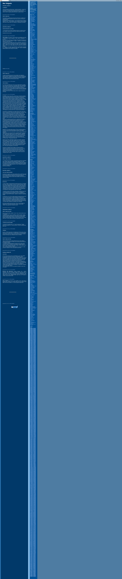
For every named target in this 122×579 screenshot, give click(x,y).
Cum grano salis (32, 236)
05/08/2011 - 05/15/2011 (33, 564)
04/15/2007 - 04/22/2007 (33, 445)
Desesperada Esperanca (33, 121)
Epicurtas (31, 184)
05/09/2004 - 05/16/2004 (33, 358)
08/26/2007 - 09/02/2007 (33, 456)
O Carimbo (31, 204)
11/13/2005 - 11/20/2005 (33, 403)
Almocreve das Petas (32, 25)
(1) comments (13, 250)
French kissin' (31, 146)
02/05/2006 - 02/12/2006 (33, 410)
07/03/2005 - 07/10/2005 (33, 392)
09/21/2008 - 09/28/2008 (33, 487)
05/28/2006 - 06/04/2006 (33, 419)
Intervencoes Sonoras (32, 241)
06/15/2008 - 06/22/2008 (33, 480)
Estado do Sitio (32, 50)
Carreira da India (32, 35)
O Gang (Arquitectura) (32, 248)
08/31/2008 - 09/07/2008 (33, 485)
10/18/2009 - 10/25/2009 (33, 519)
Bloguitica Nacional (32, 282)
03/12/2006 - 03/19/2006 (33, 413)
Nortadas (31, 126)
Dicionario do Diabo (32, 290)
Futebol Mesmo (32, 240)
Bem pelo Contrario (32, 30)
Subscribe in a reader (32, 13)
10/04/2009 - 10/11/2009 (33, 518)
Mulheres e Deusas (32, 200)
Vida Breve (31, 110)
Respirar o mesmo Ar (32, 91)
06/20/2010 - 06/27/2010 (33, 539)
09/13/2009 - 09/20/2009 (33, 516)
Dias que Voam (32, 182)
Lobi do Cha (31, 193)
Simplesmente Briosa (32, 253)
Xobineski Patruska (32, 227)
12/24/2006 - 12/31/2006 (33, 436)
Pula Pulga (31, 316)
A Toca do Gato (32, 163)
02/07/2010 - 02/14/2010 (33, 528)
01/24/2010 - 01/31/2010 (33, 527)
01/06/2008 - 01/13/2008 (33, 467)
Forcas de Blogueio (32, 186)
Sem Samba (7, 68)
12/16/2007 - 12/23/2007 (33, 465)
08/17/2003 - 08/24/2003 (33, 336)
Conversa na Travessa (33, 178)
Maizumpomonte (32, 195)
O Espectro (31, 309)
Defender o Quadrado (32, 44)
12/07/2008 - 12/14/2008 (33, 493)
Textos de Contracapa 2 (33, 105)
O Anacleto (31, 203)
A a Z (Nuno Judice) (32, 15)
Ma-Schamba (31, 67)
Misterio (31, 198)
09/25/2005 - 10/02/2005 (33, 399)
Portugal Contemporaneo (33, 84)
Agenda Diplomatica (32, 230)
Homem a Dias (32, 124)
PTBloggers (31, 265)
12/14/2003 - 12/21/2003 (33, 346)
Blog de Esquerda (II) (32, 281)
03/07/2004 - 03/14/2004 (33, 353)
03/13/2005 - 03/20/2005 (33, 383)
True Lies (31, 107)
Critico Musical (32, 42)
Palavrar (31, 313)
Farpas (31, 295)
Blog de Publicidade (32, 233)
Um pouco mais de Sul (32, 224)
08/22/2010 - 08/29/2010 (33, 543)
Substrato (31, 219)
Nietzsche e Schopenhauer (33, 245)
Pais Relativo (31, 155)
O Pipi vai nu (31, 271)
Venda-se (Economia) (32, 258)
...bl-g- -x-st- (31, 31)
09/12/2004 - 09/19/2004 (33, 368)
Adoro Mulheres (32, 269)
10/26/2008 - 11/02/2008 (33, 490)
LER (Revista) (31, 65)
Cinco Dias (31, 144)
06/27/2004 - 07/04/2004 (33, 362)
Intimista (31, 190)
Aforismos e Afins (32, 23)
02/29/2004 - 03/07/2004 (33, 352)
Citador (31, 37)
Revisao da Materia (32, 213)
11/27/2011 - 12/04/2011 (33, 573)
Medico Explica (32, 68)
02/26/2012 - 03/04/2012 (33, 576)
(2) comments (13, 168)
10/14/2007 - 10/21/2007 (33, 460)
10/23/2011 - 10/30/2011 (33, 572)
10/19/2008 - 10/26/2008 (33, 489)
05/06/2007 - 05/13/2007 (33, 447)
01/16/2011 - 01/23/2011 (33, 555)
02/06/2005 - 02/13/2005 (33, 380)
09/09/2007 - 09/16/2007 (33, 457)
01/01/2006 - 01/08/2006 (33, 407)
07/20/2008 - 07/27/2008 (33, 483)
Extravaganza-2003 (32, 294)
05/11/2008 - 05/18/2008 (33, 477)
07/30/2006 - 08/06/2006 (33, 424)
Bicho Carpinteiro (32, 142)
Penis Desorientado (32, 272)
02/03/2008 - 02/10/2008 (33, 469)
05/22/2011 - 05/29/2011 (33, 565)
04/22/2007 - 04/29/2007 (33, 446)
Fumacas (31, 122)
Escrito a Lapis (32, 47)
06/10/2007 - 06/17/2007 (33, 450)
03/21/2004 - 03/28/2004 (33, 354)
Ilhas (30, 58)
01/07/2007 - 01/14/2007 (33, 437)
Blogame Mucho (32, 172)
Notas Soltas (31, 127)
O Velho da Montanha (32, 206)
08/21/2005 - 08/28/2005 (33, 396)
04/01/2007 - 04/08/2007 (33, 444)
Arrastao (31, 140)
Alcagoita (31, 165)
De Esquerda (31, 289)
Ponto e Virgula (32, 212)
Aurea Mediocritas (32, 27)
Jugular (31, 150)
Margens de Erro (32, 66)
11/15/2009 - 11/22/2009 (33, 521)
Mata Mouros (31, 303)
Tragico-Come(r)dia (32, 222)
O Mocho (31, 78)
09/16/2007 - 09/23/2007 (33, 458)
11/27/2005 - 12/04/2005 (33, 404)
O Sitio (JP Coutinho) (32, 129)
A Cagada (31, 268)
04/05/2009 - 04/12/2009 (33, 503)
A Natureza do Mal (32, 19)
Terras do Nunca (32, 320)
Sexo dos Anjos (32, 217)
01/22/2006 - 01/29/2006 (33, 409)
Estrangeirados (32, 51)
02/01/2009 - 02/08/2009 (33, 498)
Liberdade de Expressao (33, 301)
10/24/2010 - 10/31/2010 (33, 548)
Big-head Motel (32, 171)
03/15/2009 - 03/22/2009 (33, 501)
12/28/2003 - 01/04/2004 (33, 347)
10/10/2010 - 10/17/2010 (33, 547)
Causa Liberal (31, 120)
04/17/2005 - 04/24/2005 (33, 386)
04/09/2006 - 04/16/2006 (33, 415)
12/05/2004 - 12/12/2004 (33, 375)
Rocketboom (31, 93)
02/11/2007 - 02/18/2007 (33, 440)
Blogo (30, 262)
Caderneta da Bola (32, 234)
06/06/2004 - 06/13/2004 (33, 360)
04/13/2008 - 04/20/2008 (33, 475)
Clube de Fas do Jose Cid (33, 235)
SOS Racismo (31, 101)
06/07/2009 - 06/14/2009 (33, 508)
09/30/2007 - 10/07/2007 (33, 459)
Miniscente (31, 72)
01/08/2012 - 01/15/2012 (33, 575)
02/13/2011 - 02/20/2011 (33, 557)
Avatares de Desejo (32, 141)
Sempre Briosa (32, 252)
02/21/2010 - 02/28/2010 (33, 529)
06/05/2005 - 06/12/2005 (33, 390)
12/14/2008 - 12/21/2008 (33, 494)
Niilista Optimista (32, 201)
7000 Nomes (31, 160)
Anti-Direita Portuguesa (33, 139)
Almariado (31, 116)
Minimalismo (31, 197)
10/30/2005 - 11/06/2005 (33, 402)
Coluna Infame (32, 285)
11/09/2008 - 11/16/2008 (33, 491)
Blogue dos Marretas (32, 118)
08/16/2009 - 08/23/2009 (33, 514)
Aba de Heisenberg (32, 21)
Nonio (31, 76)
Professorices (31, 86)
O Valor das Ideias (32, 80)
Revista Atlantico (32, 318)
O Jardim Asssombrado (33, 77)
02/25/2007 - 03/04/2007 (33, 441)
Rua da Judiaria (32, 95)
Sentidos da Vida (32, 96)
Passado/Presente (32, 81)
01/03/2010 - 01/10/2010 (33, 525)
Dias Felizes (31, 45)
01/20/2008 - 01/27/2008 (33, 468)
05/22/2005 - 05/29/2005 (33, 389)
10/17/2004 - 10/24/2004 (33, 371)
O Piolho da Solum (32, 205)
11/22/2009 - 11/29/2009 (33, 522)
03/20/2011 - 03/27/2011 (33, 560)
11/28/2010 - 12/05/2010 (33, 551)
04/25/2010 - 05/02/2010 (33, 534)
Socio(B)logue (31, 319)
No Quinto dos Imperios (33, 308)
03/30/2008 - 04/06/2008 (33, 474)
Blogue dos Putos (32, 173)
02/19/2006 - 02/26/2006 (33, 411)
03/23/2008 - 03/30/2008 (33, 473)
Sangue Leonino (32, 251)
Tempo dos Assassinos (33, 157)
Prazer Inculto (31, 85)
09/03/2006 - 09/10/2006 (33, 427)
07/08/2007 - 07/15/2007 (33, 452)
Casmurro (31, 36)
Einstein (31, 291)
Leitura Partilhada (32, 64)
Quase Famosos (32, 88)
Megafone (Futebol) (32, 243)
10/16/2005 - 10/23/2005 (33, 401)
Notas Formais (32, 246)
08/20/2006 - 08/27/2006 (33, 426)
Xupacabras (31, 111)
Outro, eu (31, 312)
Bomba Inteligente (32, 119)
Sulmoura (31, 103)
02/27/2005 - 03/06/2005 (33, 382)
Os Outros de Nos (32, 209)
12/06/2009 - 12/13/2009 (33, 523)
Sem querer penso (32, 216)
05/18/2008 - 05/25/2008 (33, 478)
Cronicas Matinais (32, 180)
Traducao (31, 326)
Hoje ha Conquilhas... (32, 148)
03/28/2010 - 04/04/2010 (33, 532)
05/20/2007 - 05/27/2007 (33, 448)
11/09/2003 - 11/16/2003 (33, 343)
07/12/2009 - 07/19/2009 (33, 511)
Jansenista (31, 61)
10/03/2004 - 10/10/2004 (33, 370)
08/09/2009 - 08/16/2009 (33, 513)
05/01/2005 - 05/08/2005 (33, 387)
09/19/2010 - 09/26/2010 (33, 545)
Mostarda (31, 74)
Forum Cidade (31, 147)
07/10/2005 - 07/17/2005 (33, 393)
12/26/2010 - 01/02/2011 (33, 553)
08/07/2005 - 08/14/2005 (33, 395)
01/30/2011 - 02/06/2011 (33, 556)
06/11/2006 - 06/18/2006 (33, 420)
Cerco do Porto (32, 175)
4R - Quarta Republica (32, 130)
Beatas (31, 170)
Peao (30, 156)
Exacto (31, 185)
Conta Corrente (32, 286)
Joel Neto (31, 62)
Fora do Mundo (32, 296)
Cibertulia (31, 177)
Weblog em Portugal (32, 266)
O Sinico (31, 79)
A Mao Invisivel (32, 275)
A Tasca (31, 162)
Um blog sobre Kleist (32, 108)
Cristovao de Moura (32, 287)
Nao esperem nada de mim (33, 307)
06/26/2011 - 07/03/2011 (33, 568)
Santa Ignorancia (32, 214)
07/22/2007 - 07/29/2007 (33, 453)
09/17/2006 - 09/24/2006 (33, 428)
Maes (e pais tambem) (32, 242)
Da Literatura (31, 43)
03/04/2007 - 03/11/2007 (33, 442)
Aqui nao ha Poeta (32, 278)
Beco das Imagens (32, 29)
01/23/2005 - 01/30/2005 (33, 379)
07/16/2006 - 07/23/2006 (33, 423)
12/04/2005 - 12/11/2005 (33, 405)
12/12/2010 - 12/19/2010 (33, 552)
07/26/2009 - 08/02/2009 (33, 512)
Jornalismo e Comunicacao (33, 264)
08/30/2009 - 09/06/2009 (33, 515)
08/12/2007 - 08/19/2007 (33, 455)
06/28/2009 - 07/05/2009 (33, 510)
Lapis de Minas (32, 192)
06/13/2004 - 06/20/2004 (33, 361)
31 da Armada (31, 133)
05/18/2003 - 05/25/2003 (33, 329)
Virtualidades (31, 134)
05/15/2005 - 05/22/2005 (33, 388)
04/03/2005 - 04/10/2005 (33, 385)
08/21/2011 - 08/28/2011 (33, 571)
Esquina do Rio (32, 48)
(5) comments (13, 155)
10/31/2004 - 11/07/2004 (33, 372)
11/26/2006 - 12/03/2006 (33, 434)
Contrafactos (31, 40)
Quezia (31, 89)
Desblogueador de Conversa (33, 181)
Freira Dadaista (32, 297)
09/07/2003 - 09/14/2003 (33, 338)
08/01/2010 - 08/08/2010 (33, 541)
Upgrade (31, 257)
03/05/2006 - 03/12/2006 (33, 412)
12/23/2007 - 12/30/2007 (33, 466)
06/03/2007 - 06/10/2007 (33, 449)
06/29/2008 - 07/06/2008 (33, 481)
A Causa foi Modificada (32, 114)
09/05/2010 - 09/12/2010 (33, 544)
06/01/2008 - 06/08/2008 (33, 479)
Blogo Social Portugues (33, 143)
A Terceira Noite (32, 20)
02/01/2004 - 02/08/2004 (33, 350)
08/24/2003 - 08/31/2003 (33, 337)
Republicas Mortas (32, 131)
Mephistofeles (31, 304)
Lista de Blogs (31, 302)
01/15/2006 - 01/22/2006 (33, 408)
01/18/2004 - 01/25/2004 (33, 349)
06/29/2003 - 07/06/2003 (33, 332)
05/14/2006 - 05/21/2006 (33, 418)
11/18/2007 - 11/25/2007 (33, 463)
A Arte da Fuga (32, 113)
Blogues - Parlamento (32, 32)
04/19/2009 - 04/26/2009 (33, 504)
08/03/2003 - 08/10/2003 (33, 335)
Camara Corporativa (32, 33)
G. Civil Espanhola (32, 54)
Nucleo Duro (31, 202)
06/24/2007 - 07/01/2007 (33, 451)
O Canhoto (31, 153)
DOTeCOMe (31, 46)
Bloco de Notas (32, 261)
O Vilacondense (32, 207)
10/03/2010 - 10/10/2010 (33, 546)
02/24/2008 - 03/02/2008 (33, 471)
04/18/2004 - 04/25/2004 (33, 356)
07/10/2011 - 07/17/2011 (33, 569)
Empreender (31, 238)
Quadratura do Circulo (32, 87)
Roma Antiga (31, 94)
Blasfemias (31, 117)
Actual (31, 22)
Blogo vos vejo (32, 280)
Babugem (31, 28)
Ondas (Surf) (31, 250)
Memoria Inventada (32, 70)
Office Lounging (32, 208)
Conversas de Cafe (32, 179)
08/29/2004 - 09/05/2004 (33, 367)
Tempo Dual (31, 104)
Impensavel (31, 189)
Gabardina (31, 187)
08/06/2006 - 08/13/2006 (33, 425)
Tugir (30, 321)
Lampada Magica (32, 63)
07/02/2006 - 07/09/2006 (33, 422)
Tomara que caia (32, 106)
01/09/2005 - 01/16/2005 (33, 378)
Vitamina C (31, 323)
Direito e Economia (32, 237)
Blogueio (31, 263)
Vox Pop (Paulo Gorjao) (33, 135)
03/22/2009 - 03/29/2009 (33, 502)
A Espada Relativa (32, 161)
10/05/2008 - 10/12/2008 (33, 488)
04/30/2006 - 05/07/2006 (33, 417)
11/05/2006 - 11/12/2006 (33, 432)
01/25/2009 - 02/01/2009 (33, 497)
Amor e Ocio (31, 26)
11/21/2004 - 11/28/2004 (33, 374)
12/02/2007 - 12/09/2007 (33, 464)
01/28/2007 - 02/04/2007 (33, 439)
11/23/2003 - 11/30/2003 (33, 344)
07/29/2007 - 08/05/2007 (33, 454)
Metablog (31, 71)
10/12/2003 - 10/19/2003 (33, 341)
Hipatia (31, 56)
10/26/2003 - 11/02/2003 (33, 342)
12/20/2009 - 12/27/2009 (33, 524)
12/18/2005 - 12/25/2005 (33, 406)
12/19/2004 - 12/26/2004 (33, 376)
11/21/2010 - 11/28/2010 (33, 550)
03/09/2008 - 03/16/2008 (33, 472)
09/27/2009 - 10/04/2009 (33, 517)
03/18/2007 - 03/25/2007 (33, 443)
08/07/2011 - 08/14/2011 (33, 570)
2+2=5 (31, 137)
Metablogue (31, 244)
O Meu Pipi (31, 270)
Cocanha (31, 38)
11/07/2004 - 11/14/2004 (33, 373)
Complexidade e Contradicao (33, 39)
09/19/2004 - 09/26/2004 (33, 369)
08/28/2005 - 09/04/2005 (33, 397)
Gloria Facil (31, 55)
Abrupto (31, 115)
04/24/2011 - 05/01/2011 (33, 563)
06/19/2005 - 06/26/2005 (33, 391)
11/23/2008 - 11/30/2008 (33, 492)
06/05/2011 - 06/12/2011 (33, 566)
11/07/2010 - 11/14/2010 (33, 549)
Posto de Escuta (32, 315)
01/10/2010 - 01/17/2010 (33, 526)
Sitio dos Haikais (32, 98)
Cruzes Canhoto (32, 288)
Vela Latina (31, 226)
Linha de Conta (32, 152)
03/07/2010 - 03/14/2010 (33, 530)
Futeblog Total (31, 239)
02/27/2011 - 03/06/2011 (33, 558)
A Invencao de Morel (32, 17)
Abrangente (31, 138)
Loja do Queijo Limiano (32, 125)
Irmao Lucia (31, 149)
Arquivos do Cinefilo (32, 232)
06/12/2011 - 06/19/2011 (33, 567)
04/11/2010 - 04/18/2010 (33, 533)
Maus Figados (31, 196)
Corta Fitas (31, 41)
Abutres (31, 164)
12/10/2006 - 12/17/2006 (33, 435)
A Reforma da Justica (32, 90)
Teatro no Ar (31, 254)
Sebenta (31, 215)
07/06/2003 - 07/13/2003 (33, 333)
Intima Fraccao (32, 60)
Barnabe (31, 279)
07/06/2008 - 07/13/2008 (33, 482)
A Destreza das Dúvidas (33, 16)
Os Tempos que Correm (33, 154)
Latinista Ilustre (32, 300)
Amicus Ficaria (32, 166)
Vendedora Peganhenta (33, 322)
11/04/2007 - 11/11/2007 (33, 462)
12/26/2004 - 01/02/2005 (33, 377)
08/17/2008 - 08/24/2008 (33, 484)
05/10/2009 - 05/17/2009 (33, 506)
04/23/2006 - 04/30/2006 (33, 416)
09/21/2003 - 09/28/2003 (33, 339)
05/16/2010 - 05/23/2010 (33, 536)
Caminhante (31, 283)
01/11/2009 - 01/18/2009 (33, 496)
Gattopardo (31, 123)
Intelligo (31, 298)
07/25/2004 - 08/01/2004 (33, 364)
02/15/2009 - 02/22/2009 (33, 499)
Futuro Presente (32, 53)
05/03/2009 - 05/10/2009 (33, 505)
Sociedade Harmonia (32, 99)
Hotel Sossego (32, 57)
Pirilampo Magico (32, 211)
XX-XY (31, 228)
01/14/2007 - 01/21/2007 (33, 438)
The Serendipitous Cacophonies (32, 256)
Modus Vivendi (32, 73)
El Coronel (31, 183)
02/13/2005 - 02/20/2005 (33, 381)
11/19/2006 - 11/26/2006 (33, 433)
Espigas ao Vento (32, 292)
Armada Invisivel (32, 168)
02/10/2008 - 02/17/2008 (33, 470)
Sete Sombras (31, 97)
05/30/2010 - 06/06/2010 (33, 537)
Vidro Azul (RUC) (32, 259)
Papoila (31, 210)
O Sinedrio (31, 311)
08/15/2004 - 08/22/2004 (33, 366)
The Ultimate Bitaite (32, 221)
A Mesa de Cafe (32, 18)
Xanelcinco (31, 305)
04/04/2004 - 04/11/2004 (33, 355)
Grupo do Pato (32, 188)
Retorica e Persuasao (32, 92)
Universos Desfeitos (32, 109)
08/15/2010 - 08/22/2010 (33, 542)
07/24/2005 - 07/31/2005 (33, 394)
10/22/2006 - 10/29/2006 (33, 431)
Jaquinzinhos (31, 299)
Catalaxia (31, 284)
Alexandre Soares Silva (33, 24)
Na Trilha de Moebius (32, 75)
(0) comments (13, 14)
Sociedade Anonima (32, 218)
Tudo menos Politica (32, 223)
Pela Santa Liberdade (32, 314)
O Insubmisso (31, 128)
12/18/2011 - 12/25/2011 (33, 574)
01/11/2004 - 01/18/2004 (33, 348)
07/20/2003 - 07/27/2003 (33, 334)
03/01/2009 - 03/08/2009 (33, 500)
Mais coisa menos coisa (33, 194)
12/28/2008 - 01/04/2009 (33, 495)
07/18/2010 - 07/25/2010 (33, 540)
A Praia (31, 276)
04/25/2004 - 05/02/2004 (33, 357)
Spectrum (31, 102)
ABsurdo (31, 277)
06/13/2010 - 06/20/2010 (33, 538)
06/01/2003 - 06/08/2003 (33, 330)
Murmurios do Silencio (32, 306)
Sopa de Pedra (32, 100)
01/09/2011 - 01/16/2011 (33, 554)
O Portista (31, 249)
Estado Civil (31, 49)
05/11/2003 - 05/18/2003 (33, 328)
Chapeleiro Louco (32, 176)
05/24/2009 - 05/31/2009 (33, 507)
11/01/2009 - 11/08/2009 (33, 520)
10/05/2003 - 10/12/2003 (33, 340)
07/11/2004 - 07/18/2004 (33, 363)
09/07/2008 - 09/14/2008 (33, 486)
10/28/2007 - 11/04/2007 (33, 461)
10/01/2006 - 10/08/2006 (33, 429)
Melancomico (31, 69)
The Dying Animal (32, 220)
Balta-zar (31, 169)
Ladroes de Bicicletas (32, 151)
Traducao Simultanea (32, 132)
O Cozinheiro (31, 247)
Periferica (31, 83)
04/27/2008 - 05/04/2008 (33, 476)
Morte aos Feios (32, 199)
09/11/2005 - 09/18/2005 (33, 398)
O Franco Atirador (32, 310)
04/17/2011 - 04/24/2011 (33, 562)
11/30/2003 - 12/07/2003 (33, 345)
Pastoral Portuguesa (32, 82)
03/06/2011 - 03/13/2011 (33, 559)
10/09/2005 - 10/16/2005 (33, 400)
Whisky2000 (31, 324)
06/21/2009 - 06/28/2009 (33, 509)
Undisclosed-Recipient (32, 225)
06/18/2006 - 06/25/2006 (33, 421)
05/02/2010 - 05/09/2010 (33, 535)
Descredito (31, 145)
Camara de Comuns (32, 34)
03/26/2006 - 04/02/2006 (33, 414)
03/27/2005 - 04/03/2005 (33, 384)
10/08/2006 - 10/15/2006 (33, 430)
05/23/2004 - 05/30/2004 (33, 359)
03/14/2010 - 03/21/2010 (33, 531)
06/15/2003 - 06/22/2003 (33, 331)
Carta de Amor (32, 174)
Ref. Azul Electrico (32, 317)
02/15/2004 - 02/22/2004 (33, 351)
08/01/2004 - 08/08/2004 (33, 365)
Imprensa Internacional (32, 59)
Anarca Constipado (32, 167)
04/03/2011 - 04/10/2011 (33, 561)
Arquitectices (31, 231)
